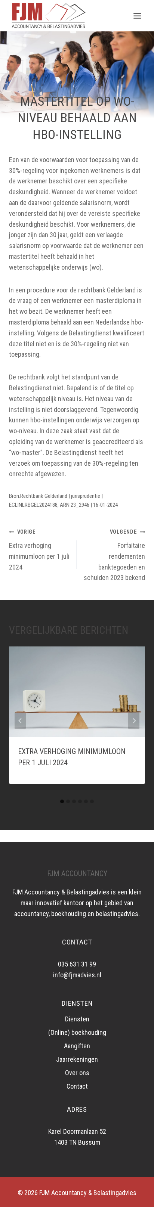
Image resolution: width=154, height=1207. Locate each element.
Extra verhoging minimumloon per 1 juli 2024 (39, 550)
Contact (77, 1086)
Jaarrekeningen (77, 1059)
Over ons (77, 1073)
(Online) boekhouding (77, 1032)
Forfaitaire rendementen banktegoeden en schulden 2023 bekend (114, 555)
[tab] (62, 801)
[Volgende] (133, 720)
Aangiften (77, 1046)
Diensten (77, 1019)
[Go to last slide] (20, 720)
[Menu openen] (137, 15)
